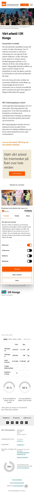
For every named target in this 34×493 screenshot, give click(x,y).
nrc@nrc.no (20, 441)
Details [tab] (17, 216)
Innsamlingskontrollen (18, 485)
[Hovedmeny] (31, 4)
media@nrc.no (20, 444)
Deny (17, 280)
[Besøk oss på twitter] (17, 422)
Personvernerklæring (17, 479)
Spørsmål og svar (21, 454)
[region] (17, 316)
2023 (15, 339)
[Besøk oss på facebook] (7, 422)
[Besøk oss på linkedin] (21, 422)
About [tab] (28, 216)
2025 (5, 339)
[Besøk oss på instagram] (12, 422)
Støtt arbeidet (17, 173)
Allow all (17, 269)
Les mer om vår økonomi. (23, 467)
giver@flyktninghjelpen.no (23, 452)
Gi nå (24, 5)
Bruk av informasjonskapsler (17, 482)
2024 (10, 339)
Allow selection (17, 274)
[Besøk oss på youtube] (26, 422)
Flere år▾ (27, 339)
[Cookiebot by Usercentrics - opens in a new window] (24, 211)
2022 (19, 339)
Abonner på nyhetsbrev (22, 457)
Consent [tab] (6, 216)
